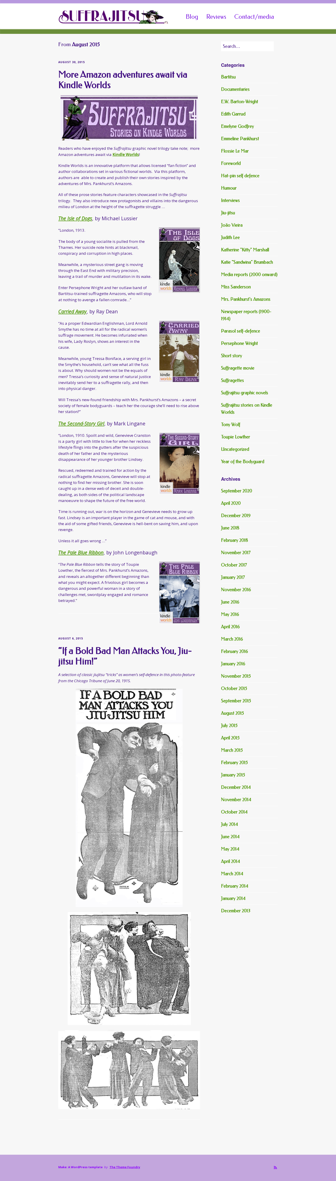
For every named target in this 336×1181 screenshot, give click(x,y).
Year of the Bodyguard (242, 461)
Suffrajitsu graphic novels (244, 392)
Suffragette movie (237, 368)
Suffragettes (232, 380)
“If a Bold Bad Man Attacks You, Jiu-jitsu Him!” (125, 656)
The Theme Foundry (124, 1167)
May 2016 (230, 614)
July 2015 (229, 725)
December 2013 (235, 910)
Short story (231, 355)
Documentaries (235, 89)
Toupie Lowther (235, 437)
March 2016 (232, 639)
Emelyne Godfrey (237, 126)
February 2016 (234, 651)
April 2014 (230, 861)
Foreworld (231, 163)
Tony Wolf (230, 424)
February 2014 (234, 886)
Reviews (216, 16)
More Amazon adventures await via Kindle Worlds (122, 79)
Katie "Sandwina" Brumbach (247, 262)
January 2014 (233, 898)
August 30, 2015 (71, 62)
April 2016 (230, 626)
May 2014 (230, 849)
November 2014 (236, 799)
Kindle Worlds (125, 154)
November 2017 (236, 552)
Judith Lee (230, 237)
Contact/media (254, 16)
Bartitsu (228, 77)
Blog (192, 16)
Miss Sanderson (236, 287)
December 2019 (236, 515)
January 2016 (233, 663)
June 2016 (230, 602)
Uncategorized (235, 449)
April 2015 (230, 738)
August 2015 (232, 713)
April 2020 (231, 503)
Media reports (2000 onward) (249, 274)
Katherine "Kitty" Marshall (245, 249)
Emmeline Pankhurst (240, 138)
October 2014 (234, 812)
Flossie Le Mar (235, 151)
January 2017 (233, 577)
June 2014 (230, 836)
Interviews (230, 200)
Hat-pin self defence (240, 175)
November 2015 (236, 676)
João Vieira (232, 225)
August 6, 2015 (70, 638)
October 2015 (234, 688)
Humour (229, 188)
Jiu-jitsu (228, 212)
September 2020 (236, 491)
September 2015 (236, 700)
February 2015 (234, 762)
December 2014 (236, 787)
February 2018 (234, 540)
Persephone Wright (239, 343)
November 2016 (236, 589)
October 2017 (234, 565)
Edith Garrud (233, 114)
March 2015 (232, 750)
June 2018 (230, 528)
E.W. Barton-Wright (239, 101)
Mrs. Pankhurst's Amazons (245, 299)
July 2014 (229, 824)
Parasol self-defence (240, 331)
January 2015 (233, 775)
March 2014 (232, 873)
